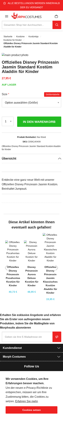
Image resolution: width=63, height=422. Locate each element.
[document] (31, 395)
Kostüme (20, 36)
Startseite (8, 36)
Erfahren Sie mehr (26, 401)
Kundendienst (12, 347)
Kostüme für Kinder (13, 40)
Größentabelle (52, 94)
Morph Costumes (14, 356)
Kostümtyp (34, 36)
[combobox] (27, 25)
